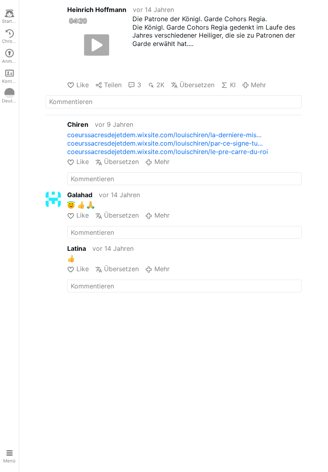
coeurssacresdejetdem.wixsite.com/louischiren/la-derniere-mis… (164, 135)
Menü (9, 461)
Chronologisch (10, 41)
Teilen (113, 85)
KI (232, 85)
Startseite (10, 21)
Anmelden (10, 61)
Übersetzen (197, 85)
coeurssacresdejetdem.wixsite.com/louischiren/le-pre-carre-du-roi (167, 152)
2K (160, 85)
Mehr (258, 85)
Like (82, 85)
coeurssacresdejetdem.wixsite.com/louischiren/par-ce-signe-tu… (165, 143)
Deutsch (10, 101)
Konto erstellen (10, 81)
